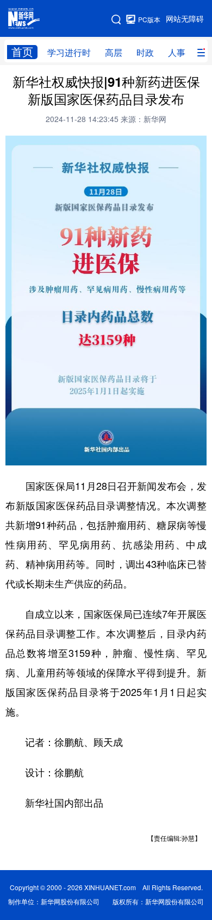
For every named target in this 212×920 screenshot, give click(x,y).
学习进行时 (69, 52)
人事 (176, 52)
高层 (113, 52)
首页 (22, 52)
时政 (145, 52)
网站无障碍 (185, 19)
